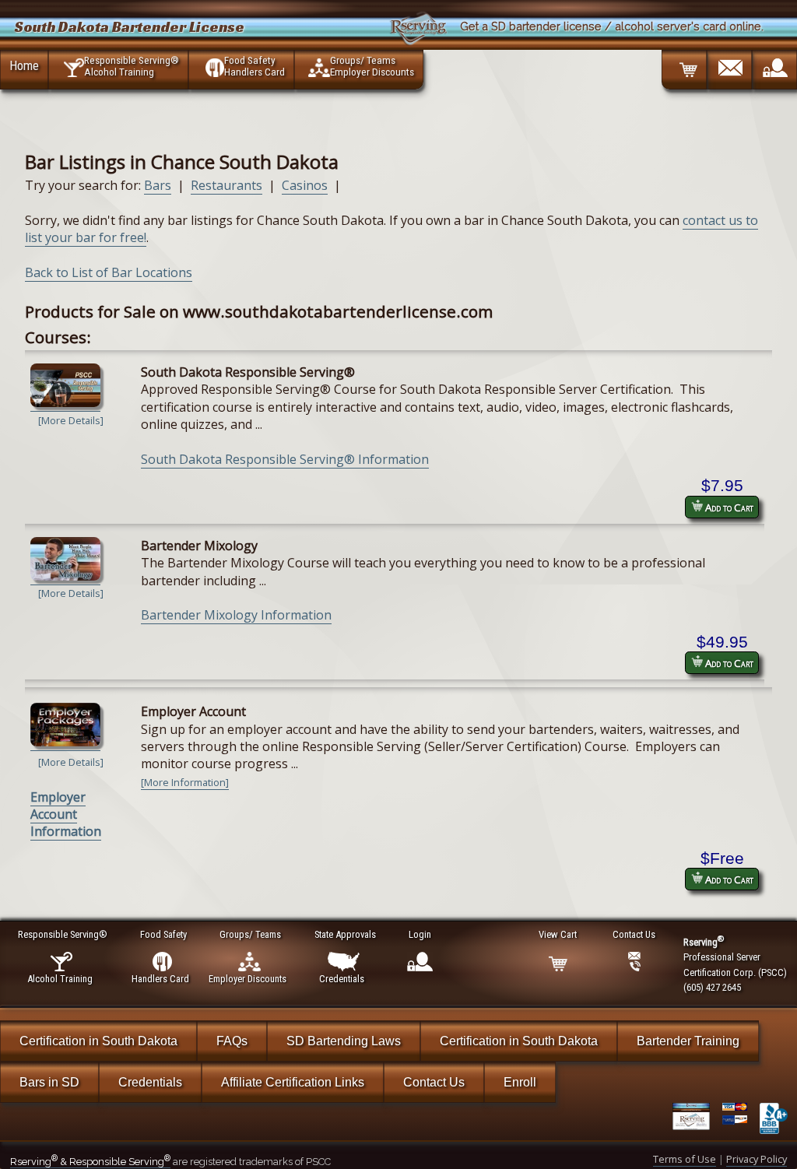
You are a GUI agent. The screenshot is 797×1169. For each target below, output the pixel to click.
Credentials (150, 1082)
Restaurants (226, 185)
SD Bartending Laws (343, 1041)
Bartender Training (688, 1041)
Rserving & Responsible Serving (90, 1161)
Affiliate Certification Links (292, 1082)
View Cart (558, 934)
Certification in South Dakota (98, 1041)
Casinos (305, 185)
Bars (157, 185)
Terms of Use (684, 1159)
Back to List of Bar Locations (108, 272)
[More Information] (185, 782)
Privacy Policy (756, 1159)
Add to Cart (728, 507)
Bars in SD (49, 1082)
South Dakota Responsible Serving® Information (285, 459)
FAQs (232, 1041)
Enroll (520, 1082)
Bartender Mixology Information (236, 614)
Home (24, 65)
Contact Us (434, 1082)
